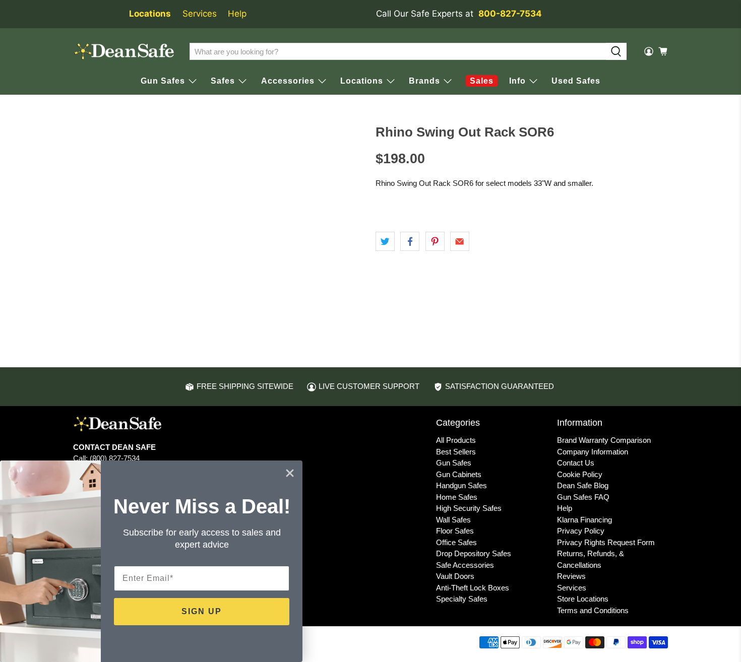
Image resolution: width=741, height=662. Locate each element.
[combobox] (398, 51)
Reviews (571, 576)
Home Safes (456, 497)
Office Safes (456, 542)
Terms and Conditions (593, 610)
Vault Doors (455, 576)
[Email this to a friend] (459, 241)
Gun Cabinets (458, 474)
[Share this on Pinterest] (435, 241)
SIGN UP (201, 611)
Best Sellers (456, 451)
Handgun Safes (461, 485)
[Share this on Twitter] (385, 241)
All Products (456, 440)
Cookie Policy (579, 474)
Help (237, 14)
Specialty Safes (461, 598)
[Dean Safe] (124, 51)
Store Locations (582, 598)
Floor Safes (455, 530)
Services (199, 14)
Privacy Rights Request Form (606, 542)
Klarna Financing (584, 519)
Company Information (592, 451)
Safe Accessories (465, 565)
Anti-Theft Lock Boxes (472, 587)
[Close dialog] (289, 473)
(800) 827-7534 (115, 458)
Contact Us (575, 462)
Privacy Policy (580, 530)
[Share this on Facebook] (409, 241)
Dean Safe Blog (582, 485)
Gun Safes (453, 462)
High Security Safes (469, 508)
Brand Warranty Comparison (604, 440)
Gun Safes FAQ (583, 497)
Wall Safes (453, 519)
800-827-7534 (510, 14)
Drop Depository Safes (473, 553)
